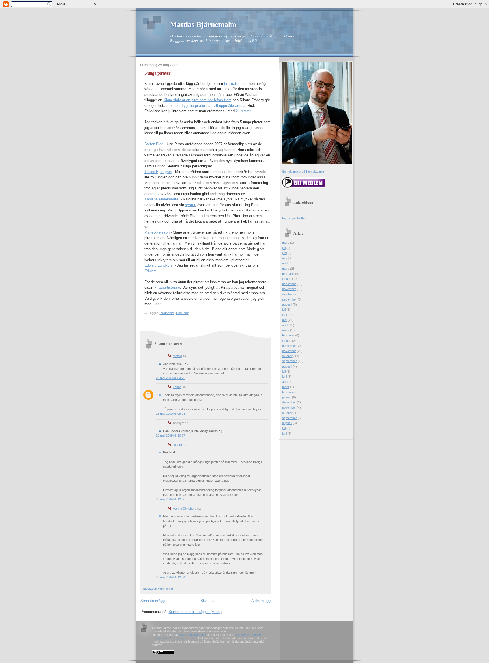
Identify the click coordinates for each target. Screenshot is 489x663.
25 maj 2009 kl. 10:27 (170, 435)
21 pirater (243, 111)
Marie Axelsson (157, 232)
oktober (287, 294)
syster (190, 205)
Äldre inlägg (261, 601)
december (289, 284)
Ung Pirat (182, 313)
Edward (150, 271)
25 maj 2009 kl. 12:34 (170, 577)
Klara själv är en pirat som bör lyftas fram (197, 100)
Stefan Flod (153, 144)
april (285, 263)
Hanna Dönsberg (184, 508)
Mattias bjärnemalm (192, 634)
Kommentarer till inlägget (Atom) (195, 612)
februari (287, 273)
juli (284, 248)
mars (285, 242)
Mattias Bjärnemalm (203, 24)
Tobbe (177, 387)
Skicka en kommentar (158, 588)
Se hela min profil (293, 171)
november (289, 289)
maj (284, 258)
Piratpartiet (167, 313)
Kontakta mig (315, 171)
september (289, 299)
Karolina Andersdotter (161, 199)
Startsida (208, 601)
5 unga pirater (157, 73)
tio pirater (231, 83)
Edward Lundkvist (158, 265)
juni (284, 253)
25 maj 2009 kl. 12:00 (170, 499)
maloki (177, 356)
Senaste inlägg (152, 601)
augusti (287, 304)
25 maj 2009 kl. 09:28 (170, 413)
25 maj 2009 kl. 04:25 (170, 378)
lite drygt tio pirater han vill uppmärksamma (210, 105)
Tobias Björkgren (158, 172)
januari (286, 278)
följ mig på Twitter (294, 218)
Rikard (177, 444)
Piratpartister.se (167, 287)
